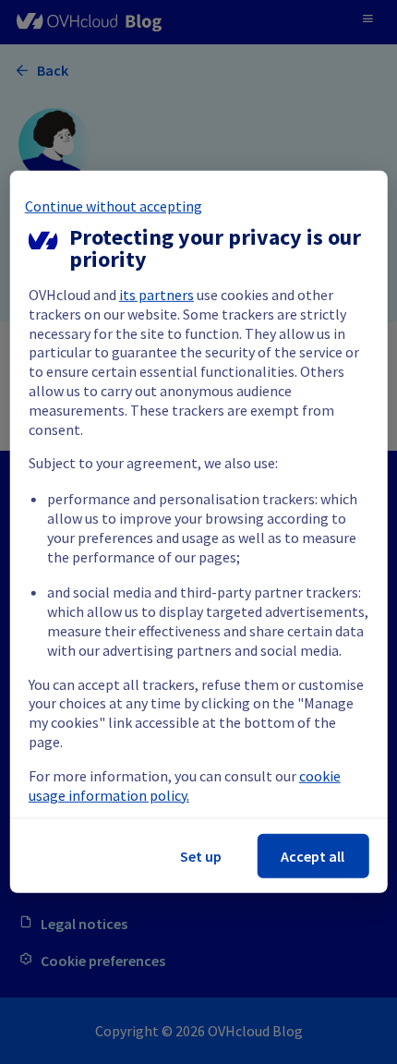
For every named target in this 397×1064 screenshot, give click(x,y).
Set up (201, 856)
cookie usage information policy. (185, 785)
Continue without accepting (113, 206)
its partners (156, 294)
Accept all (312, 856)
